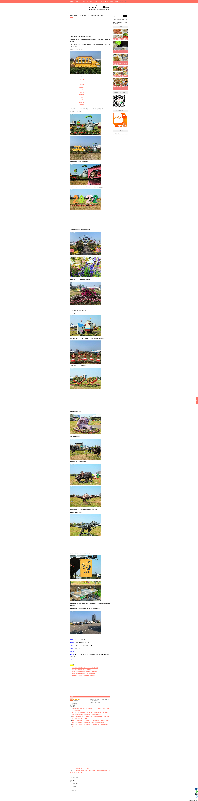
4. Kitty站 (81, 87)
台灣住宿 (91, 1)
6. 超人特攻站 (81, 92)
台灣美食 (96, 1)
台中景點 (78, 768)
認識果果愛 (72, 1)
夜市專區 (116, 1)
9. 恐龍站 (81, 99)
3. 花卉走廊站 (81, 84)
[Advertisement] (90, 27)
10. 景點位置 (81, 102)
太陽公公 (74, 780)
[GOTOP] (196, 796)
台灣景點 (102, 1)
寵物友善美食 (78, 1)
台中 (88, 770)
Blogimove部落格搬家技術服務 (192, 800)
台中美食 (84, 770)
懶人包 (106, 1)
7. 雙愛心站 (81, 94)
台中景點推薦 (78, 770)
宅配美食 (111, 1)
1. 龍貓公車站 (81, 79)
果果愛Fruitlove (99, 7)
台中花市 (107, 770)
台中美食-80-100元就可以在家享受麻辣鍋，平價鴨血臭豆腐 (84, 675)
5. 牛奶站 (81, 89)
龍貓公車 (80, 772)
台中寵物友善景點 (85, 768)
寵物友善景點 (85, 1)
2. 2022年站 (81, 82)
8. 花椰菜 (81, 97)
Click (197, 400)
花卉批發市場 (73, 772)
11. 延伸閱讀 (81, 104)
